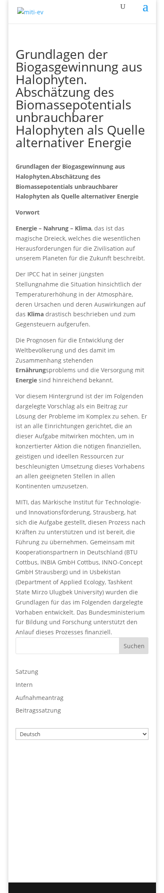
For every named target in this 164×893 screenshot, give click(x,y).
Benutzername (38, 763)
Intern (24, 685)
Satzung (27, 672)
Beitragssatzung (38, 710)
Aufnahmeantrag (39, 698)
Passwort (29, 800)
